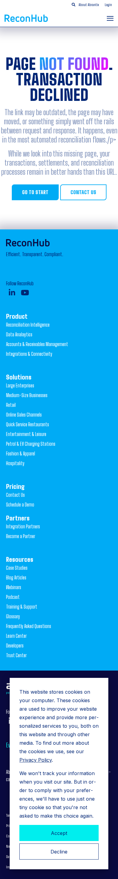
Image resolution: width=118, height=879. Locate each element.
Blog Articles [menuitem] (16, 577)
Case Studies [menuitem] (17, 568)
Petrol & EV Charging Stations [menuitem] (30, 444)
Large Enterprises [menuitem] (20, 385)
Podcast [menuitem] (13, 597)
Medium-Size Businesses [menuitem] (27, 395)
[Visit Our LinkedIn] (12, 293)
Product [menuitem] (17, 316)
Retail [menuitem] (11, 405)
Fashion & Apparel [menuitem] (20, 453)
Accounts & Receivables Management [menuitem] (37, 344)
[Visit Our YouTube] (25, 293)
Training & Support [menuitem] (21, 606)
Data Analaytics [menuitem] (19, 334)
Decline (59, 852)
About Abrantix (89, 4)
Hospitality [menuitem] (15, 463)
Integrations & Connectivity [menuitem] (29, 354)
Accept (59, 833)
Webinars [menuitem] (13, 587)
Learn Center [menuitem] (16, 636)
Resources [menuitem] (19, 559)
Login (108, 4)
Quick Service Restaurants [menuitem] (27, 424)
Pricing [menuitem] (15, 486)
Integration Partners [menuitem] (23, 526)
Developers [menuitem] (15, 645)
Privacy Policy (35, 760)
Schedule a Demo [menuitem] (20, 504)
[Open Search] (73, 5)
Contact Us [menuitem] (15, 495)
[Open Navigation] (110, 18)
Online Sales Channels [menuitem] (24, 414)
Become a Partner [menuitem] (20, 536)
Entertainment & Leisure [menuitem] (26, 434)
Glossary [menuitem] (13, 616)
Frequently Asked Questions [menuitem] (28, 626)
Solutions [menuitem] (18, 377)
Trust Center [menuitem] (16, 655)
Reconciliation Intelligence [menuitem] (28, 325)
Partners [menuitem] (18, 518)
